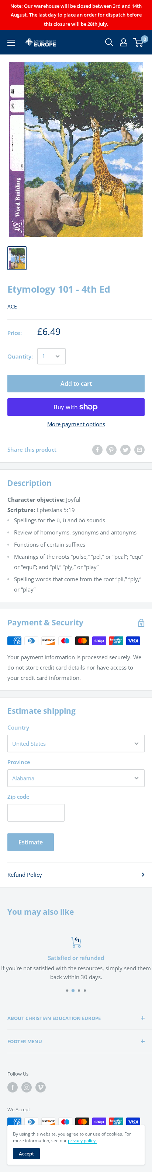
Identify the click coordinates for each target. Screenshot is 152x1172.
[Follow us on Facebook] (12, 1087)
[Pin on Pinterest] (111, 449)
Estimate (30, 842)
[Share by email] (139, 449)
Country (18, 727)
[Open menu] (11, 43)
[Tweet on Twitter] (125, 449)
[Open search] (109, 42)
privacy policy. (82, 1140)
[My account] (123, 42)
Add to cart (76, 384)
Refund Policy (24, 874)
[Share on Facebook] (97, 449)
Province (18, 762)
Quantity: (20, 356)
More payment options (76, 424)
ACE (12, 306)
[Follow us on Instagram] (26, 1087)
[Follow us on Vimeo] (40, 1087)
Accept (26, 1153)
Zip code (18, 796)
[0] (138, 42)
